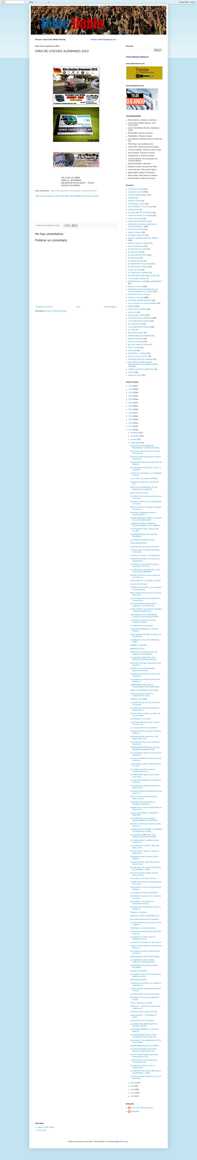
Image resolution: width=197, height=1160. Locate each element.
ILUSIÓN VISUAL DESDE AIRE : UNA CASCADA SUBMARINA (145, 571)
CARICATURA (133, 210)
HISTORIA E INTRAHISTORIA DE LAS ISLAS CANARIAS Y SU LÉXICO (143, 290)
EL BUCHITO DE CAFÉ (137, 249)
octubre (134, 439)
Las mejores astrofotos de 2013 (142, 540)
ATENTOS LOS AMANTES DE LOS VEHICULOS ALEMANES (143, 488)
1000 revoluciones (135, 189)
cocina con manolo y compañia (140, 215)
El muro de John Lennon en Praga (143, 1012)
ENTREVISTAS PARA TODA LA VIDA (142, 276)
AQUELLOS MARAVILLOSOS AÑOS (144, 690)
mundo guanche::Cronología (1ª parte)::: (146, 581)
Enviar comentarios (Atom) (56, 311)
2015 (130, 423)
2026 (130, 386)
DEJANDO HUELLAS (136, 235)
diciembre (135, 433)
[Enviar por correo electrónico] (65, 225)
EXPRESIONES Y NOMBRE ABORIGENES (145, 281)
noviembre (135, 436)
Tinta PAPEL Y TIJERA (137, 353)
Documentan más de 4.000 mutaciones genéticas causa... (145, 975)
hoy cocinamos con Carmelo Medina (142, 303)
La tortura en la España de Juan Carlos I (146, 942)
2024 (130, 393)
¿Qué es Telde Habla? (46, 1127)
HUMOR (131, 306)
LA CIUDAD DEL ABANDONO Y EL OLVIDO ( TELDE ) (144, 1025)
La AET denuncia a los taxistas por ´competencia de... (143, 1061)
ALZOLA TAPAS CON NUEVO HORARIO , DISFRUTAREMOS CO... (146, 610)
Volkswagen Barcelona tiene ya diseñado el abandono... (142, 803)
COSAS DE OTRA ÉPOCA (138, 221)
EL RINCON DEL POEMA (138, 267)
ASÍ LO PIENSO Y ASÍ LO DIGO (140, 207)
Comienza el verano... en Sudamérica (145, 555)
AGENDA (131, 198)
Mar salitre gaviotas (135, 333)
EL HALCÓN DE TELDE (137, 255)
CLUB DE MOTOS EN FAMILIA (140, 213)
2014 (130, 426)
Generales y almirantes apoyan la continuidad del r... (143, 514)
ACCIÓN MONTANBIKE (137, 195)
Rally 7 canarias (134, 347)
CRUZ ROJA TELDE (136, 229)
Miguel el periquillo (135, 339)
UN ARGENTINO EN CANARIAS (140, 359)
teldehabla (135, 1111)
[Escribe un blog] (67, 225)
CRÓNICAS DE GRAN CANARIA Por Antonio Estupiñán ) (142, 225)
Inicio (78, 307)
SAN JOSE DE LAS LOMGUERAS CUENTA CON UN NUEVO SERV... (145, 616)
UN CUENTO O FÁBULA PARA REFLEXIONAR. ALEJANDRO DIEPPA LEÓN (143, 364)
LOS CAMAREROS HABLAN (139, 327)
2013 (130, 430)
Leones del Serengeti (138, 584)
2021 (130, 403)
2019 (130, 409)
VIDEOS (131, 372)
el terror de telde (134, 270)
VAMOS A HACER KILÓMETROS (141, 369)
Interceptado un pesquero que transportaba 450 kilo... (142, 902)
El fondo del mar (134, 252)
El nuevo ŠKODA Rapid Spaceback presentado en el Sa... (144, 1056)
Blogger (125, 1142)
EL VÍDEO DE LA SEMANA (138, 273)
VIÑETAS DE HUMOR (138, 699)
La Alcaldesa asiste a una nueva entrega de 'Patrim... (143, 621)
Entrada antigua (110, 307)
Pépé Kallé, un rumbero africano (143, 928)
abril (132, 1096)
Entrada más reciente (44, 307)
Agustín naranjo (134, 201)
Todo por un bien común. (138, 356)
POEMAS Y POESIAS (138, 912)
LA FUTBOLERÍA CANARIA (138, 321)
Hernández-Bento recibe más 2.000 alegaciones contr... (144, 738)
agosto (133, 1083)
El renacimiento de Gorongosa (142, 1020)
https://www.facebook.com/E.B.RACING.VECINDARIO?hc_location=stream (67, 196)
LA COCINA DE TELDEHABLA (140, 318)
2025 (130, 389)
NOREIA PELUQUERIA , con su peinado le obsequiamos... (146, 588)
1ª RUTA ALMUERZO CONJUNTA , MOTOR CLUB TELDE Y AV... (143, 1050)
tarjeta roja (132, 351)
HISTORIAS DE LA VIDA (137, 294)
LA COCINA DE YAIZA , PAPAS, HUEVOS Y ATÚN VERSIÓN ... (143, 961)
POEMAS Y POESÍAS (138, 645)
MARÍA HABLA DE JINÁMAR (139, 336)
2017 (130, 416)
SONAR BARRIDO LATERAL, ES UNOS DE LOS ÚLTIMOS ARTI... (146, 519)
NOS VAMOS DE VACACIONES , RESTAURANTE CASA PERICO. (144, 819)
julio (132, 1086)
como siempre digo (135, 219)
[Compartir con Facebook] (73, 225)
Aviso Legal (41, 1130)
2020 (130, 406)
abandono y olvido (135, 192)
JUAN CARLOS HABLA (137, 309)
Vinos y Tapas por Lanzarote (141, 1003)
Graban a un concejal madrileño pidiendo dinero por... (142, 669)
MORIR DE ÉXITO (137, 649)
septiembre (135, 443)
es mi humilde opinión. (137, 279)
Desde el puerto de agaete (138, 243)
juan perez (132, 312)
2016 (130, 420)
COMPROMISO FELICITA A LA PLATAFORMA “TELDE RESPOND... (145, 686)
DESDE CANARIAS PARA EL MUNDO (143, 238)
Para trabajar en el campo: (140, 719)
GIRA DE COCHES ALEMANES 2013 (144, 916)
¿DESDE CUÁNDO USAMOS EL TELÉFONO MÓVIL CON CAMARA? (145, 525)
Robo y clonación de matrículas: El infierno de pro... (143, 797)
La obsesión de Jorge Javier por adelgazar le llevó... (142, 938)
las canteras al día (135, 324)
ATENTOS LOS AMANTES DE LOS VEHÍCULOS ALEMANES (143, 653)
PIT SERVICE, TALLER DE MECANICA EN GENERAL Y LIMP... (145, 869)
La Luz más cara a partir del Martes (144, 478)
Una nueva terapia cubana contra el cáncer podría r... (144, 874)
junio (133, 1090)
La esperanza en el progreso (141, 626)
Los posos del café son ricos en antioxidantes (142, 1067)
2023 (130, 396)
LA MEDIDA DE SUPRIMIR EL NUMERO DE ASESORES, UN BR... (146, 830)
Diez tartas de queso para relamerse (144, 919)
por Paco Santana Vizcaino (138, 345)
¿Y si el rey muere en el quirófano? (144, 728)
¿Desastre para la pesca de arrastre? (144, 547)
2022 (130, 399)
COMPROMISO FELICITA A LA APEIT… (145, 1046)
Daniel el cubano (134, 232)
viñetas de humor (135, 375)
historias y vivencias (136, 297)
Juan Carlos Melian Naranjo (142, 1108)
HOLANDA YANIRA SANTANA (140, 300)
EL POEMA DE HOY (136, 261)
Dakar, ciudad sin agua (139, 493)
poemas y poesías (135, 342)
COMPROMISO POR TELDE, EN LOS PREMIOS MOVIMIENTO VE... (145, 748)
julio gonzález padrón (136, 315)
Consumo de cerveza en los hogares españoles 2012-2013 (144, 565)
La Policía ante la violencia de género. (145, 994)
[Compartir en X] (70, 225)
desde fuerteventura (136, 246)
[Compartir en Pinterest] (76, 225)
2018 (130, 413)
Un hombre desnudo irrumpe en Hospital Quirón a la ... (142, 770)
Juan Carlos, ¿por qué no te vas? (143, 878)
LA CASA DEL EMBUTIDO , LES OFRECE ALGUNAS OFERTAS (143, 659)
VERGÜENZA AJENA (138, 543)
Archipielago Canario (136, 204)
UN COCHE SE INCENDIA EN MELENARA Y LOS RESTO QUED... (145, 447)
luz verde (131, 330)
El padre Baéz (133, 258)
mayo (133, 1093)
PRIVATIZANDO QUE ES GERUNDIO (144, 957)
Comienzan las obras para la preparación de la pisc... (141, 695)
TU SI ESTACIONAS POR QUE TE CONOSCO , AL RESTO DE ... (143, 605)
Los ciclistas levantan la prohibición (144, 893)
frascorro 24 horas (135, 287)
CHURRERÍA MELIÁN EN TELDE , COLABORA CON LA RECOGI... (143, 1036)
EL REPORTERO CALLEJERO (140, 264)
